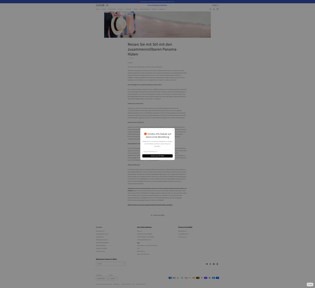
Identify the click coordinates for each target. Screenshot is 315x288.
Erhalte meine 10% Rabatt (157, 156)
